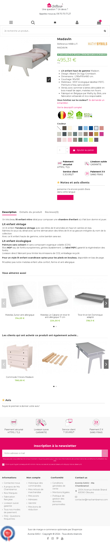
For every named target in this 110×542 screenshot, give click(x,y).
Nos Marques (10, 493)
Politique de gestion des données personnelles (58, 500)
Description (9, 212)
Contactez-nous (12, 483)
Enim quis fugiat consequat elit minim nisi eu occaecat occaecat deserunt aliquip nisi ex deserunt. (43, 464)
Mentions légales (60, 492)
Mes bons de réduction (34, 508)
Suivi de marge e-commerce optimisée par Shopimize (55, 529)
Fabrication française (9, 498)
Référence (62, 44)
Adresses (32, 499)
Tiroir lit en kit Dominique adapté (90, 316)
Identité (32, 503)
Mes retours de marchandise (35, 491)
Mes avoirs (33, 496)
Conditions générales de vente (58, 486)
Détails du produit (30, 212)
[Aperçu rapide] (20, 311)
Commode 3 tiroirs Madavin (20, 377)
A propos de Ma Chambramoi (12, 488)
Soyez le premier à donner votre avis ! (21, 406)
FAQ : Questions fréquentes (12, 517)
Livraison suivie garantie (11, 504)
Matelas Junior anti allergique (19, 315)
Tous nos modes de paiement (12, 511)
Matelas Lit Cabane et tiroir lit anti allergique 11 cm (55, 316)
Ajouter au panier (85, 150)
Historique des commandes (35, 484)
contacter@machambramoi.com (91, 499)
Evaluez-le (66, 197)
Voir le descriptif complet (69, 107)
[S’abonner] (105, 453)
